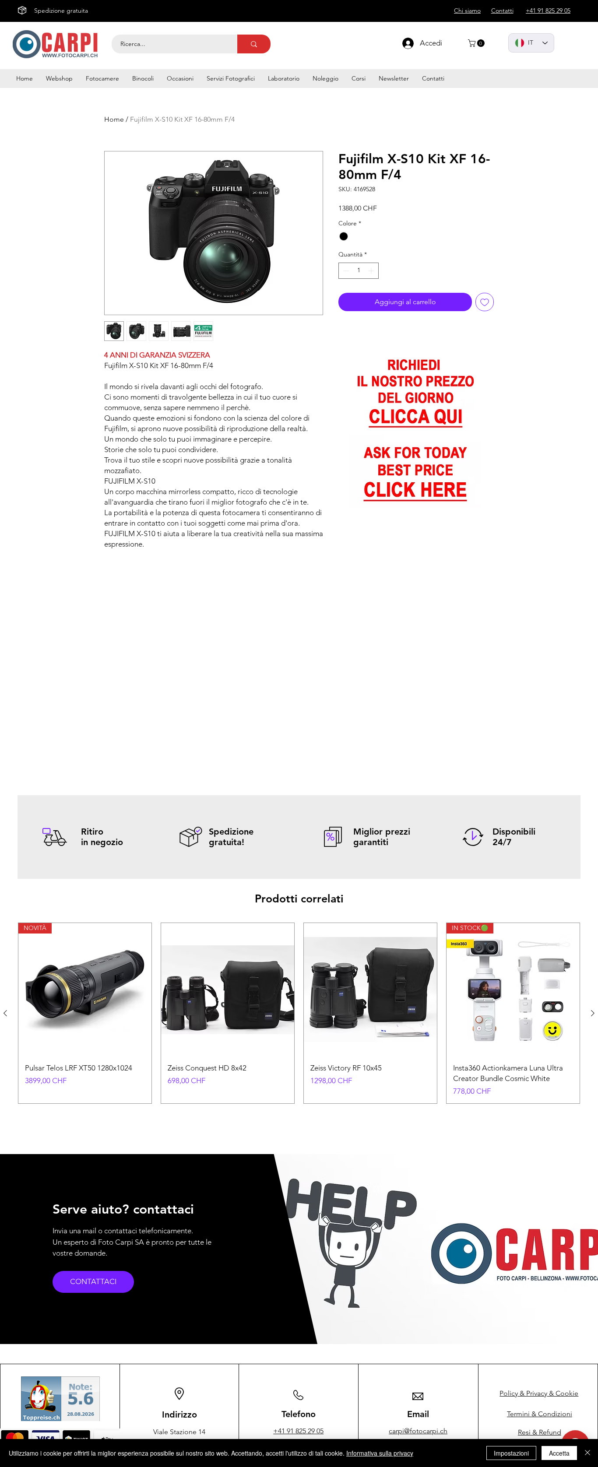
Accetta (559, 1453)
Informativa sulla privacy (379, 1453)
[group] (299, 1013)
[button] (477, 43)
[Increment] (371, 270)
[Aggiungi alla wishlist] (484, 302)
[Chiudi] (587, 1453)
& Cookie (539, 1393)
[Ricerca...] (254, 44)
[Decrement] (345, 270)
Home (114, 119)
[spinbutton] (358, 270)
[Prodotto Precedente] (5, 1013)
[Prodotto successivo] (592, 1013)
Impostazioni (511, 1453)
